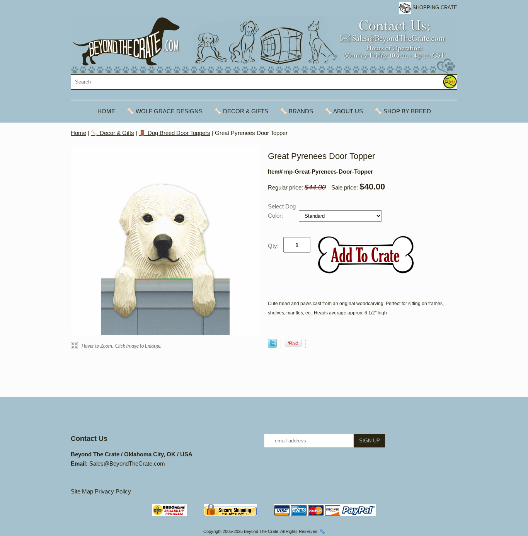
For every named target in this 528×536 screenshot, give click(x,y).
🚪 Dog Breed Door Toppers (174, 133)
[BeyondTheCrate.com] (263, 44)
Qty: (273, 245)
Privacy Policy (113, 491)
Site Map (82, 491)
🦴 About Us (344, 111)
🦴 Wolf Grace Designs (165, 111)
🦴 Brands (296, 111)
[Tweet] (272, 345)
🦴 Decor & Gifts (241, 111)
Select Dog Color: (282, 211)
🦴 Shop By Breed (403, 111)
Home (106, 111)
